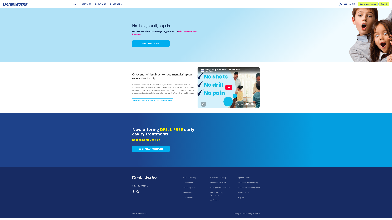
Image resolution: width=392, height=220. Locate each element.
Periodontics (188, 192)
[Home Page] (15, 4)
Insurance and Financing (248, 182)
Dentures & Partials (218, 182)
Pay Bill (384, 4)
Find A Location (150, 43)
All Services (215, 200)
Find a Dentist (244, 192)
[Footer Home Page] (144, 177)
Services (86, 4)
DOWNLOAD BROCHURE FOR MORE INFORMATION (152, 101)
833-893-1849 (349, 4)
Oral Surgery (188, 197)
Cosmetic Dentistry (218, 177)
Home (75, 4)
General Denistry (189, 177)
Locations (100, 4)
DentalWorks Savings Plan (249, 187)
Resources (116, 4)
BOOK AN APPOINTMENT (151, 149)
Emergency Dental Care (220, 187)
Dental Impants (189, 187)
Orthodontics (188, 182)
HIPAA (257, 214)
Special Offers (244, 177)
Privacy (236, 214)
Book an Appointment (368, 4)
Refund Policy (247, 214)
